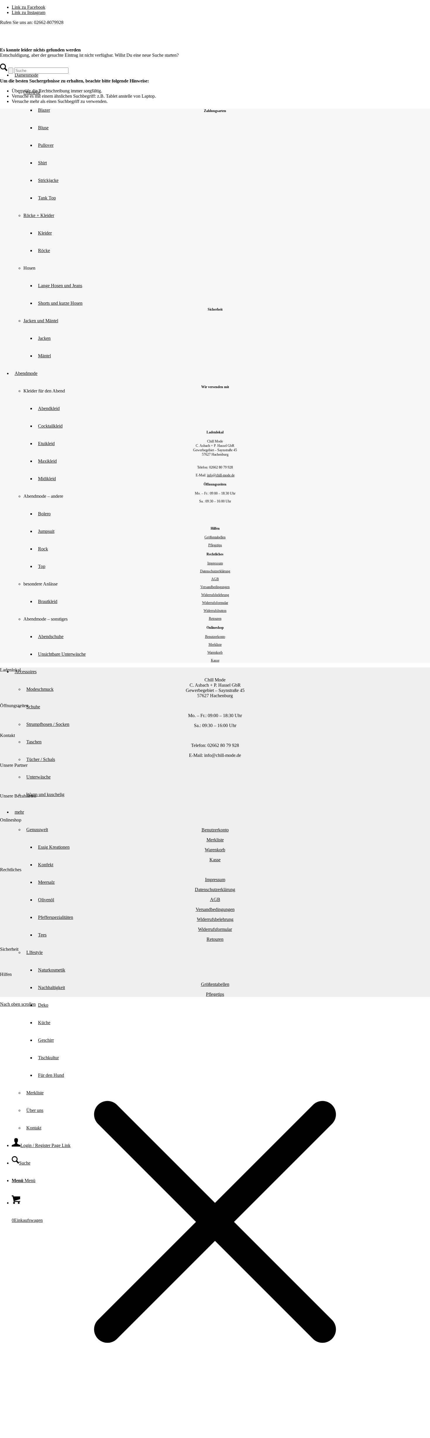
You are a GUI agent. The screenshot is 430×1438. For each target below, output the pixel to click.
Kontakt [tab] (7, 735)
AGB (215, 579)
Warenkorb (215, 652)
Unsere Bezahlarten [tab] (18, 795)
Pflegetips (215, 545)
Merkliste (215, 645)
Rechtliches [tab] (10, 869)
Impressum (215, 563)
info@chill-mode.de (221, 475)
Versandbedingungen (215, 587)
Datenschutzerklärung (215, 571)
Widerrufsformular (215, 603)
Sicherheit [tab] (9, 949)
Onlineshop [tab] (10, 819)
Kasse (215, 660)
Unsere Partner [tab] (13, 765)
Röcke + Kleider (38, 215)
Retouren (215, 618)
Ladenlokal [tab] (10, 669)
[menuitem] (232, 1005)
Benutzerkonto (215, 637)
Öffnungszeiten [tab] (14, 705)
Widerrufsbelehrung (215, 595)
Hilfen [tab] (6, 974)
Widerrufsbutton (215, 611)
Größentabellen (215, 537)
